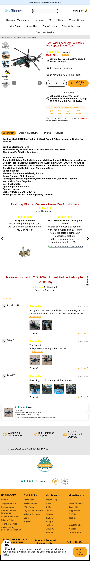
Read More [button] (35, 316)
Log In (26, 518)
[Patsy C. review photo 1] (34, 360)
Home (2, 37)
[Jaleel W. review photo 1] (34, 389)
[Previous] (5, 44)
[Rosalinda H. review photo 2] (46, 325)
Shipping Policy (8, 503)
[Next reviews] (88, 412)
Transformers (50, 26)
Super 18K (73, 507)
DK (70, 500)
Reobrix (72, 518)
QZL (71, 521)
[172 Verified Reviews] (45, 473)
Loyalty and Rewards (33, 510)
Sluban (49, 518)
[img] (45, 208)
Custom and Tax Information (8, 511)
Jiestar (49, 510)
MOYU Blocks (75, 525)
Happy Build (74, 510)
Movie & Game (56, 20)
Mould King (51, 500)
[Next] (5, 85)
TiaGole (72, 514)
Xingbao (72, 529)
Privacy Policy (7, 520)
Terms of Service (9, 524)
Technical (39, 20)
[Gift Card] (73, 11)
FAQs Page (29, 507)
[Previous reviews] (1, 412)
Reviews (47, 133)
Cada (48, 503)
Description (8, 133)
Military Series (76, 20)
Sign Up (27, 521)
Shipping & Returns (28, 133)
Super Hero (32, 26)
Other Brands (75, 532)
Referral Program (32, 514)
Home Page (29, 500)
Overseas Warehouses (17, 20)
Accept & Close (80, 552)
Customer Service (45, 32)
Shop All (5, 500)
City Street (15, 26)
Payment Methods (9, 516)
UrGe (48, 507)
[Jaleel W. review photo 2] (46, 389)
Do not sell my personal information (11, 528)
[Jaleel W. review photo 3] (59, 389)
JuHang (49, 525)
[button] (53, 52)
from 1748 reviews (45, 211)
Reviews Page (30, 503)
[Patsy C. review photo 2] (46, 360)
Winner (49, 532)
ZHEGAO (50, 529)
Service (59, 133)
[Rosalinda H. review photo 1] (34, 325)
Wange (49, 521)
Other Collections (71, 26)
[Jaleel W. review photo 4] (71, 389)
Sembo (49, 514)
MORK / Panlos (76, 503)
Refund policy (7, 507)
